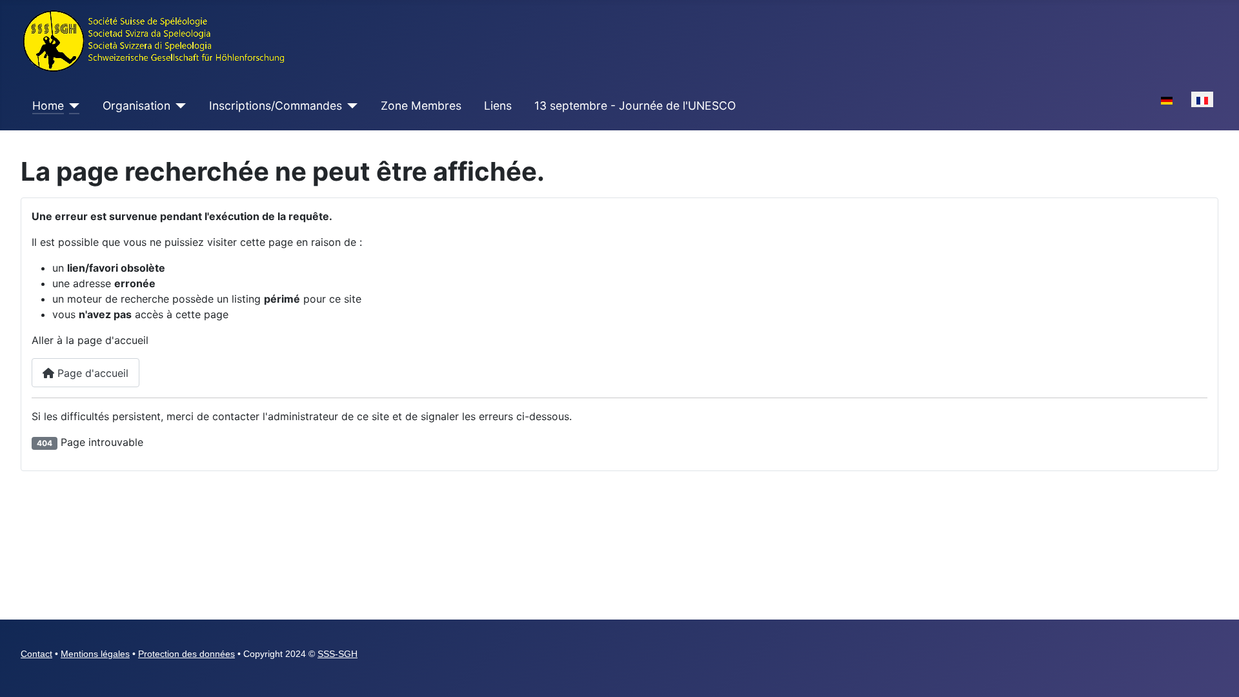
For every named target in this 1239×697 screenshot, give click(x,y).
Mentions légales (95, 654)
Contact (36, 654)
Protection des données (186, 654)
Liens (498, 105)
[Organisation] (178, 105)
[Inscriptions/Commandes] (350, 105)
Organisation (136, 105)
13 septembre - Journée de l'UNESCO (635, 105)
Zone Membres (421, 105)
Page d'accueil (91, 373)
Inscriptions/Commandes (275, 105)
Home (48, 105)
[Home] (72, 105)
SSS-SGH (337, 654)
